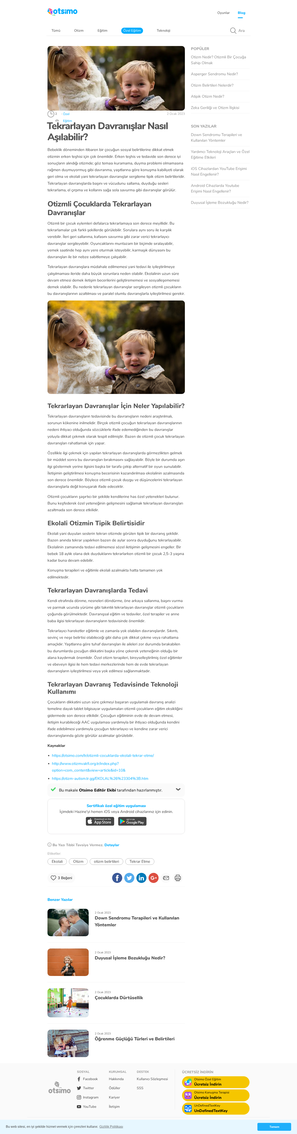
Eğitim (102, 30)
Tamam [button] (274, 1126)
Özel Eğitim (132, 30)
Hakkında (116, 1079)
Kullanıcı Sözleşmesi (152, 1079)
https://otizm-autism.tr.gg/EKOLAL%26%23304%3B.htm (100, 778)
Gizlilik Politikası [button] (111, 1126)
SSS (140, 1088)
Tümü (56, 30)
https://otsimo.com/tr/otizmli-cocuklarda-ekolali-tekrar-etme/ (103, 755)
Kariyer (114, 1097)
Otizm (79, 30)
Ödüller (114, 1088)
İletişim (114, 1106)
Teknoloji (163, 30)
